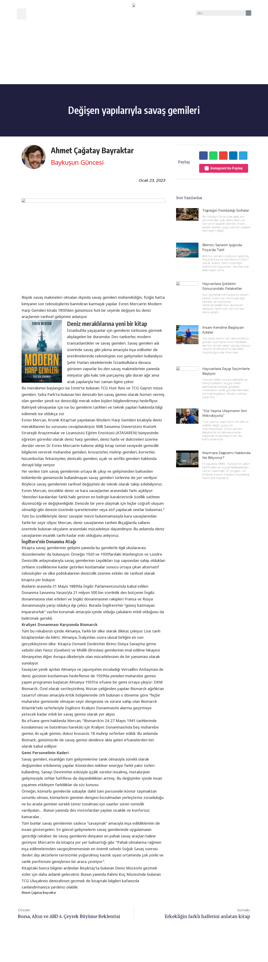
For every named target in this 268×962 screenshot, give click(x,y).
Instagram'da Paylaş (226, 168)
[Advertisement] (134, 52)
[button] (21, 13)
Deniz (120, 868)
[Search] (248, 13)
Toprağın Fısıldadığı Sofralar (225, 210)
